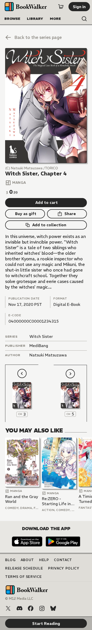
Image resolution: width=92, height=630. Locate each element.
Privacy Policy (63, 568)
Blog (10, 560)
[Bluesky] (53, 608)
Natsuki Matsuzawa (48, 355)
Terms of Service (23, 576)
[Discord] (19, 608)
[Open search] (84, 18)
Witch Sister (41, 336)
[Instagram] (42, 608)
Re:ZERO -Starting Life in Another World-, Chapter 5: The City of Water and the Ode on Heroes (59, 501)
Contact (63, 560)
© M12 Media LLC (19, 598)
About (27, 560)
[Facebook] (31, 608)
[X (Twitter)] (8, 608)
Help (44, 560)
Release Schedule (24, 568)
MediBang (38, 345)
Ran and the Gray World (21, 499)
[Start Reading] (46, 105)
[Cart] (60, 6)
